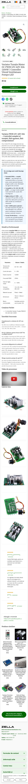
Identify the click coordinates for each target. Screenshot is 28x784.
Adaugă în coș (14, 91)
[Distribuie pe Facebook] (3, 99)
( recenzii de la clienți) (14, 78)
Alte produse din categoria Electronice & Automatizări (14, 714)
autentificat (14, 618)
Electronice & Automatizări (9, 96)
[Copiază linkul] (11, 99)
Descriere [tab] (4, 130)
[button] (23, 24)
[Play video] (14, 379)
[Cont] (20, 2)
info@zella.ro (9, 739)
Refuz (20, 779)
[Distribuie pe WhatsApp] (7, 99)
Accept (8, 779)
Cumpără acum (14, 87)
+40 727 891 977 (10, 737)
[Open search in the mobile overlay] (16, 6)
